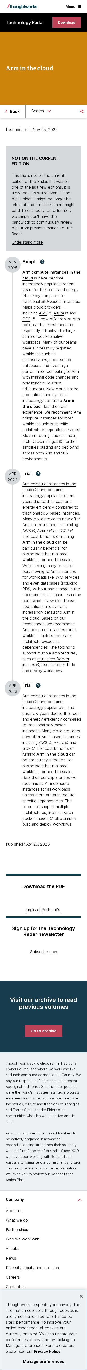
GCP (26, 318)
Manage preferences (43, 1361)
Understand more (27, 242)
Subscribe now (43, 951)
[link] (66, 22)
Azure (59, 313)
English (32, 909)
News (11, 1258)
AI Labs (12, 1248)
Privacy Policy (47, 1351)
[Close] (81, 1296)
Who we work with (22, 1239)
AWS (43, 313)
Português (51, 909)
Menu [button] (70, 6)
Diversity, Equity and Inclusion (32, 1267)
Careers (13, 1277)
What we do (17, 1220)
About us (14, 1210)
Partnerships (17, 1229)
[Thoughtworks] (22, 6)
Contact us (16, 1286)
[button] (42, 261)
